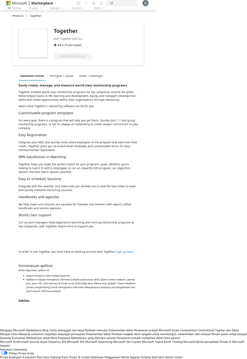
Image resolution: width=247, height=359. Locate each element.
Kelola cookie (174, 357)
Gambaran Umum (32, 76)
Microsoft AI (8, 342)
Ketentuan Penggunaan (105, 357)
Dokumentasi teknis (120, 330)
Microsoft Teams (152, 342)
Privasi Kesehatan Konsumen (18, 357)
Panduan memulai (96, 330)
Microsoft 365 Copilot (127, 342)
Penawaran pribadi (146, 330)
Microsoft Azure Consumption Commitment (187, 330)
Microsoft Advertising (99, 342)
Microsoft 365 (75, 342)
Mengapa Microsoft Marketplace (21, 330)
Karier (167, 342)
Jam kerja (78, 330)
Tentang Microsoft (183, 342)
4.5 (59, 45)
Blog (45, 330)
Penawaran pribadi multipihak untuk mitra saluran (148, 338)
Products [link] (18, 16)
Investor (5, 345)
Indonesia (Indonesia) (13, 349)
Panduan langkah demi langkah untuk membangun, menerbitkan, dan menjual (161, 334)
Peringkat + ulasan (62, 76)
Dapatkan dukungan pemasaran (65, 334)
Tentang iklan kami (152, 357)
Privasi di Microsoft (232, 342)
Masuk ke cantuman (31, 334)
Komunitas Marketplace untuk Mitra (34, 338)
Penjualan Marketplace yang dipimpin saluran (87, 338)
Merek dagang (130, 357)
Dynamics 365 (57, 342)
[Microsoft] (16, 3)
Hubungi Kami (59, 357)
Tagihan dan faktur (227, 330)
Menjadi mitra (9, 334)
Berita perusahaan (207, 342)
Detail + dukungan (91, 76)
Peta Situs (43, 357)
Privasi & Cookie (79, 357)
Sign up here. (125, 251)
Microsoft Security (27, 342)
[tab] (33, 75)
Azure (43, 342)
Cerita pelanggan (60, 330)
